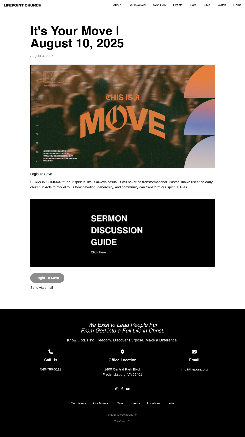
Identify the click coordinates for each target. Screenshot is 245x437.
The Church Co (122, 421)
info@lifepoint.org (194, 369)
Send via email (41, 287)
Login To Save (41, 174)
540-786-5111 (50, 369)
